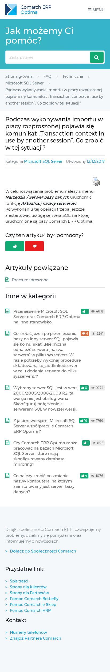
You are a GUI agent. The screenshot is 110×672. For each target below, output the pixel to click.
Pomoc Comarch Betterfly (34, 598)
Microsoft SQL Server (43, 161)
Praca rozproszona (30, 279)
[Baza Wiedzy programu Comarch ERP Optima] (28, 9)
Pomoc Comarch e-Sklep (33, 604)
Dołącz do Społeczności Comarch (43, 551)
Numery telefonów (28, 632)
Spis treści (19, 581)
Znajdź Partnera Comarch (35, 638)
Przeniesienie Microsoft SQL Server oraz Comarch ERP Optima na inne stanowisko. (46, 317)
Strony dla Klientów (28, 587)
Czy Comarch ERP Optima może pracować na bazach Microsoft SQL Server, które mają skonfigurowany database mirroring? (45, 453)
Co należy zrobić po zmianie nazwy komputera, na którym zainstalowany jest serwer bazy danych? (43, 483)
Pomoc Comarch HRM (31, 610)
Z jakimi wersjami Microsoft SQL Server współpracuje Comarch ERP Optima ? (45, 426)
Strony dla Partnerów (29, 592)
